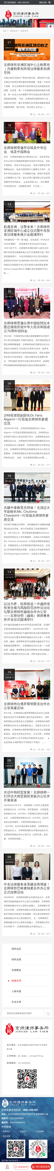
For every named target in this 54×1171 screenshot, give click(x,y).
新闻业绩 (13, 31)
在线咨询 (23, 1166)
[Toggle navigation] (9, 23)
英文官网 (6, 1136)
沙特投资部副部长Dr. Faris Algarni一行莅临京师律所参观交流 (26, 419)
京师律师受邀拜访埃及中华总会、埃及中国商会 (25, 149)
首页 (5, 31)
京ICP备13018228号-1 (11, 1160)
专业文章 (16, 1001)
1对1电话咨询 (42, 1166)
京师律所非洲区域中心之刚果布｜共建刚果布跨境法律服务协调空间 (27, 68)
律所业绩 (16, 959)
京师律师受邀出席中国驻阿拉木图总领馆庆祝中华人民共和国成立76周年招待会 (27, 327)
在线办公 (23, 1131)
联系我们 (6, 1131)
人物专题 (16, 991)
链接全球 (24, 31)
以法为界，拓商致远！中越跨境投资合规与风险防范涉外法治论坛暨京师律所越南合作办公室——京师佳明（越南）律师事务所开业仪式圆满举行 (27, 611)
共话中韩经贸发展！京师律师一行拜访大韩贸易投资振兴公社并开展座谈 (27, 796)
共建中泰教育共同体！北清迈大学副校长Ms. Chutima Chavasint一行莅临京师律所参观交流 (27, 513)
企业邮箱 (40, 1131)
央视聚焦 (16, 970)
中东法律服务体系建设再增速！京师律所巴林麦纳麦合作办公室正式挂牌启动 (27, 888)
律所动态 (16, 948)
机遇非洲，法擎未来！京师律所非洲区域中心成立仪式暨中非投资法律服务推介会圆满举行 (27, 230)
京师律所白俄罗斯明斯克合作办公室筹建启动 (27, 705)
